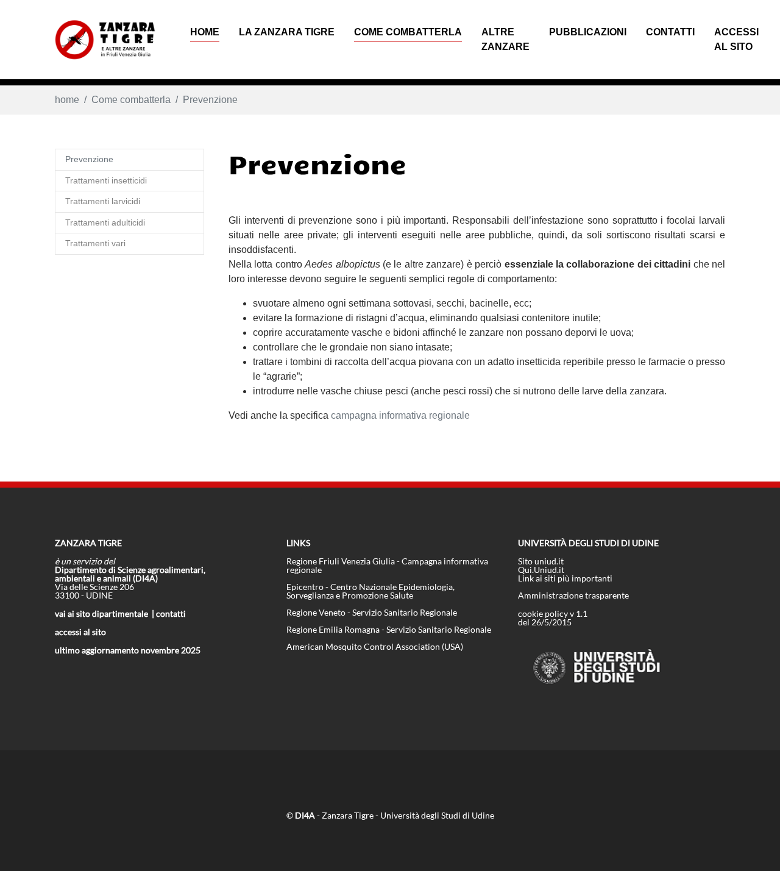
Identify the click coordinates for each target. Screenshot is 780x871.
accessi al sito (80, 632)
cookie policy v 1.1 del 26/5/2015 (552, 617)
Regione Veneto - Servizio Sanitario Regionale (371, 612)
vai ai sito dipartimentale (101, 613)
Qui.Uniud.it (541, 569)
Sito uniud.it (541, 561)
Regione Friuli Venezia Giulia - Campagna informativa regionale (387, 565)
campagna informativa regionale (400, 415)
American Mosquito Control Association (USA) (374, 646)
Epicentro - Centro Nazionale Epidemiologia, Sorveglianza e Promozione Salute (370, 590)
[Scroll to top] (753, 844)
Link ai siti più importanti (565, 578)
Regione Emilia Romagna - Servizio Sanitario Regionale (388, 629)
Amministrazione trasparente (573, 595)
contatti (171, 613)
